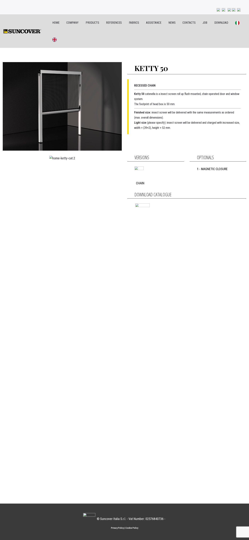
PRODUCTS (92, 22)
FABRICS (134, 22)
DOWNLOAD (221, 22)
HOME (55, 22)
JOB (205, 22)
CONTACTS (189, 22)
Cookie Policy (131, 528)
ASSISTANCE (153, 22)
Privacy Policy (117, 528)
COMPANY (72, 22)
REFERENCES (114, 22)
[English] (52, 39)
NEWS (172, 22)
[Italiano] (235, 22)
